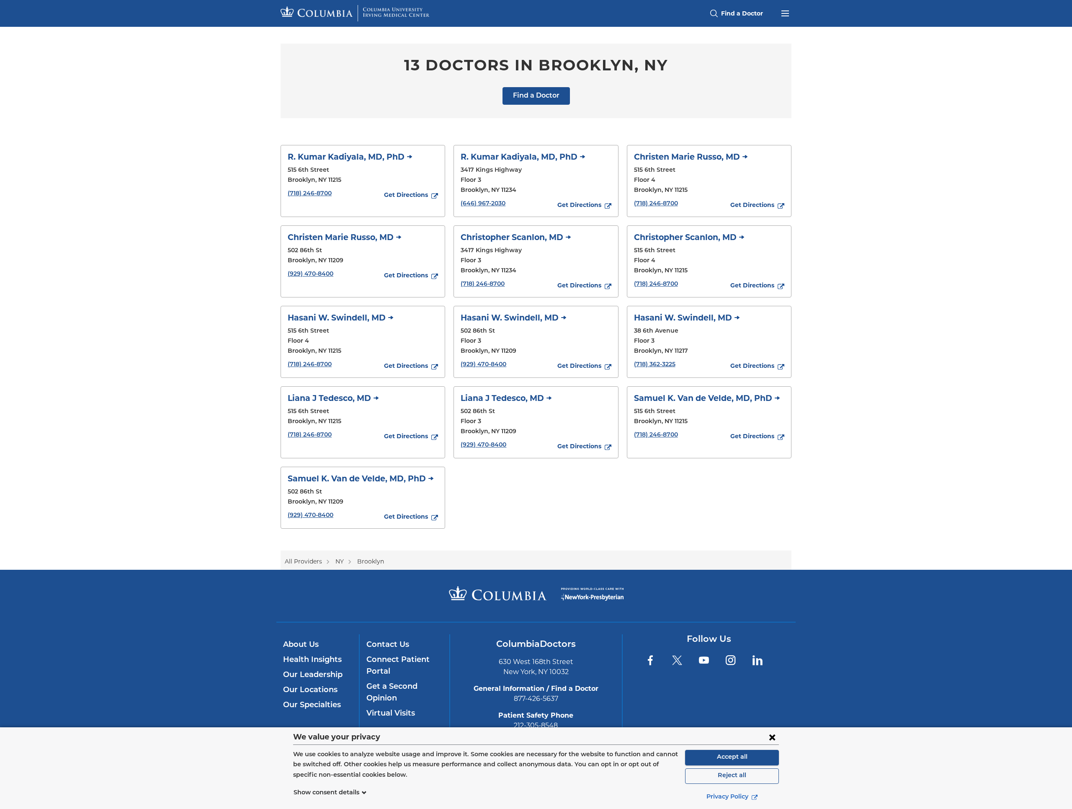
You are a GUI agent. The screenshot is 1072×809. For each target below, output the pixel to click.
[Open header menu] (785, 12)
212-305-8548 (536, 725)
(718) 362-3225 (654, 365)
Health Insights (312, 660)
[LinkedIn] (757, 660)
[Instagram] (730, 660)
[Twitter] (677, 660)
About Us (301, 645)
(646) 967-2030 (483, 204)
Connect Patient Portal (398, 666)
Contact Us (387, 645)
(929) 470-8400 (310, 274)
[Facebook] (650, 660)
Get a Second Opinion (391, 693)
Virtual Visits (390, 714)
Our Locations (310, 690)
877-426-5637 (536, 699)
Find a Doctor (536, 96)
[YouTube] (704, 660)
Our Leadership (313, 675)
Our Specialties (312, 705)
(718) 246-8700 (310, 194)
